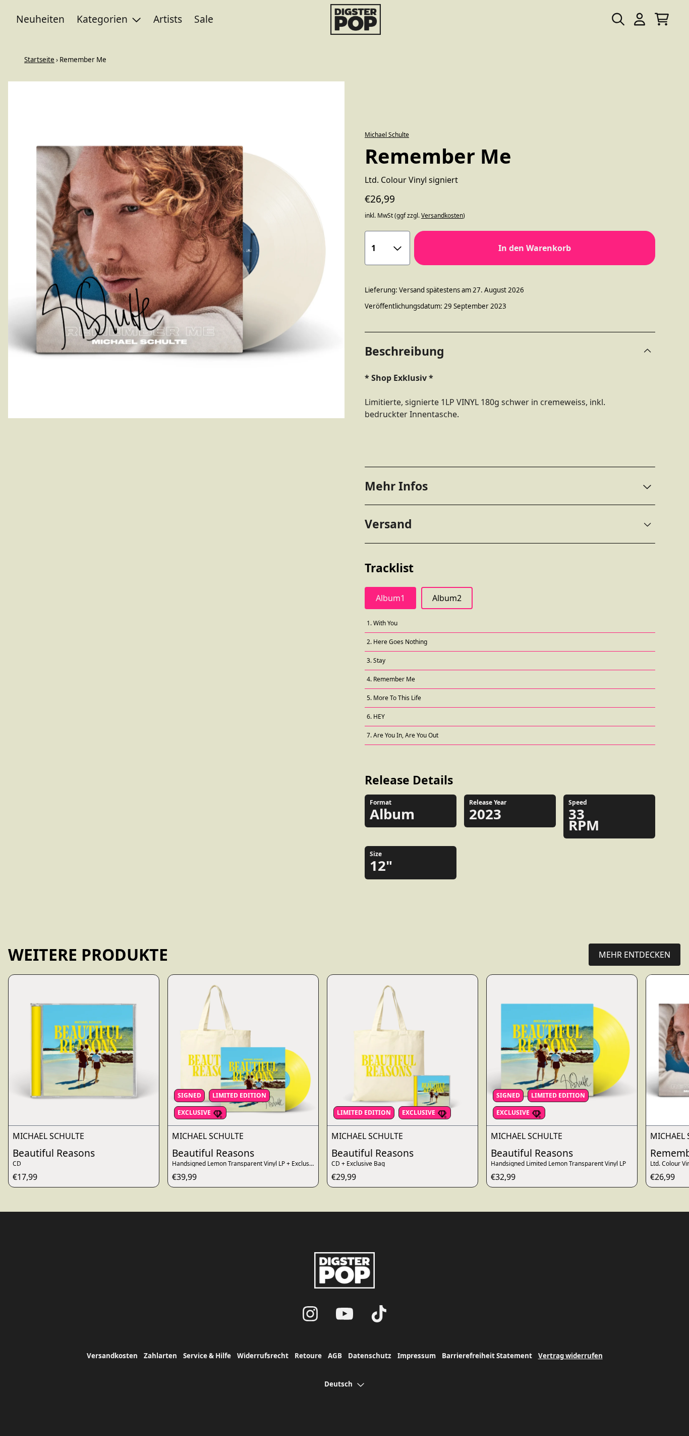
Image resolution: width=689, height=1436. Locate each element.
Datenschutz (369, 1355)
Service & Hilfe (207, 1355)
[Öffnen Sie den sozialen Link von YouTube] (344, 1314)
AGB (335, 1355)
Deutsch (338, 1384)
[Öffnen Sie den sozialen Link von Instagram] (310, 1314)
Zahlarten (160, 1355)
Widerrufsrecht (263, 1355)
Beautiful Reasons (54, 1153)
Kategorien (102, 19)
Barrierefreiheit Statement (487, 1355)
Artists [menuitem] (167, 19)
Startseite (39, 59)
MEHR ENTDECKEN (634, 954)
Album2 (447, 598)
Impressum (416, 1355)
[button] (510, 486)
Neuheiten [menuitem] (40, 19)
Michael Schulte (387, 134)
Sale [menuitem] (203, 19)
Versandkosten (442, 216)
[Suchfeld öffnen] (617, 19)
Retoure (308, 1355)
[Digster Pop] (355, 19)
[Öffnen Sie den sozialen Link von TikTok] (379, 1314)
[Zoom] (176, 249)
